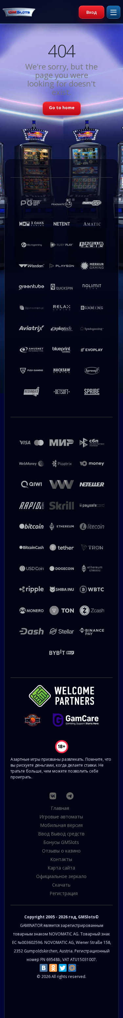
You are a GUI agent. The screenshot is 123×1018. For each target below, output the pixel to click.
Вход (91, 12)
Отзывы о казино (61, 851)
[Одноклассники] (53, 968)
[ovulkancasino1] (52, 796)
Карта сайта (61, 868)
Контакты (61, 859)
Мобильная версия (61, 825)
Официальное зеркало (61, 876)
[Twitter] (63, 968)
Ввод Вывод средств (61, 834)
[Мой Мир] (72, 968)
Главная (60, 808)
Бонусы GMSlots (61, 842)
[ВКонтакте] (44, 968)
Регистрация (64, 893)
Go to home (61, 107)
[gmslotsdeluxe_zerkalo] (70, 796)
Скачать (61, 885)
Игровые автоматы (61, 816)
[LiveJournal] (82, 968)
